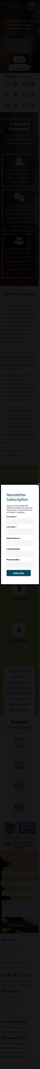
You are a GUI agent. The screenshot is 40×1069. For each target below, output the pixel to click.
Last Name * (12, 527)
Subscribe (18, 573)
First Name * (12, 517)
